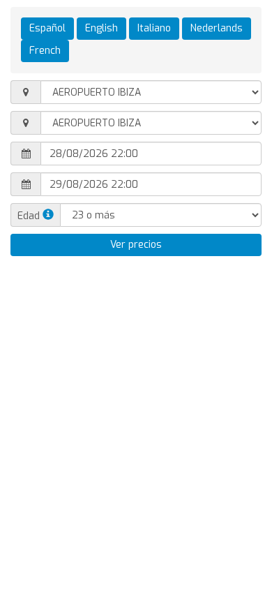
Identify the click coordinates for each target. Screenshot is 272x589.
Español (47, 28)
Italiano (154, 28)
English (101, 28)
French (45, 50)
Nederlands (216, 28)
